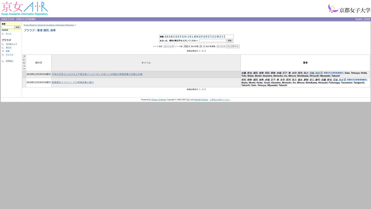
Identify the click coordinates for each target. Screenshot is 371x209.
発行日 (8, 47)
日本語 (367, 19)
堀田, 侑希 (258, 73)
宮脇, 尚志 (314, 73)
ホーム (8, 33)
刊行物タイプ (11, 44)
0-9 (166, 36)
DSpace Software (158, 100)
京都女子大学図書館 (26, 19)
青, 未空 (292, 73)
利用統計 (9, 61)
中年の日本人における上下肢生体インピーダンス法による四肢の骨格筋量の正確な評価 (97, 74)
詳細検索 (5, 30)
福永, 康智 (303, 80)
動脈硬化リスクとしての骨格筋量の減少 (73, 82)
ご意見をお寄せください (220, 100)
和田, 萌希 (270, 73)
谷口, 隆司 (314, 80)
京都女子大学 (8, 19)
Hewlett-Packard (201, 100)
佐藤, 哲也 (246, 73)
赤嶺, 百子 (282, 73)
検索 (4, 24)
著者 (8, 51)
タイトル (9, 54)
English (358, 19)
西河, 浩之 (303, 73)
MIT (188, 100)
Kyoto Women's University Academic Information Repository (49, 25)
